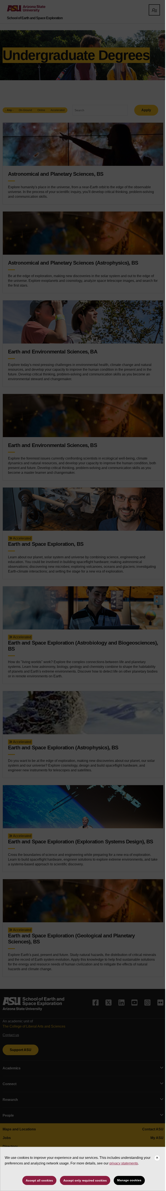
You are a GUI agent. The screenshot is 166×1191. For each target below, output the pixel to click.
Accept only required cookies (85, 1180)
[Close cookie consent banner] (157, 1158)
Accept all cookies (39, 1180)
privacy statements (123, 1163)
